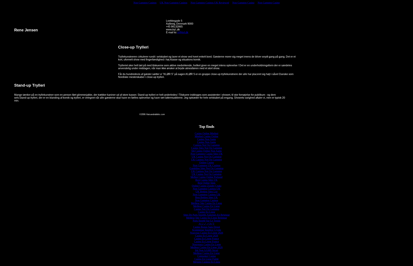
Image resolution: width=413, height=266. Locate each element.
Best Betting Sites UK (206, 197)
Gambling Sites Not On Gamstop (206, 168)
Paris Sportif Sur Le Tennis (206, 220)
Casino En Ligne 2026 (206, 235)
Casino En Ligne (206, 212)
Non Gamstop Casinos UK (206, 188)
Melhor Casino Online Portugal (206, 177)
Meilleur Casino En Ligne (206, 206)
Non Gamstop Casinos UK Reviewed (210, 2)
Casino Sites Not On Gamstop (206, 148)
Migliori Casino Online (206, 136)
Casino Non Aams (206, 139)
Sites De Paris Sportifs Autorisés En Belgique (206, 214)
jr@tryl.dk (182, 32)
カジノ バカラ (206, 223)
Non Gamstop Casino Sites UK (207, 153)
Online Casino (206, 162)
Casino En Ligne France (206, 238)
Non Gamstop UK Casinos (206, 165)
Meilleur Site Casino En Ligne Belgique (206, 217)
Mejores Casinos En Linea (206, 262)
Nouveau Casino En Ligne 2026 (206, 232)
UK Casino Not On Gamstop (207, 156)
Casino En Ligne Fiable (206, 259)
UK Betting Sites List (206, 191)
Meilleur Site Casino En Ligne (206, 203)
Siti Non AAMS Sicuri (206, 250)
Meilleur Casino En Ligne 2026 (206, 247)
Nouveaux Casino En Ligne (206, 244)
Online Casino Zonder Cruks (206, 185)
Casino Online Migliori (206, 133)
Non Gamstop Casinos (144, 2)
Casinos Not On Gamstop (206, 145)
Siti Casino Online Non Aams (206, 150)
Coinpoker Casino (206, 256)
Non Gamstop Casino (243, 2)
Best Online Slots (206, 182)
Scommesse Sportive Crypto (206, 230)
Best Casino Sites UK (206, 180)
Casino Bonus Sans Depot (206, 227)
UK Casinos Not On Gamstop (206, 159)
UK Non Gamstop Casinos (173, 2)
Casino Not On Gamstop (206, 209)
